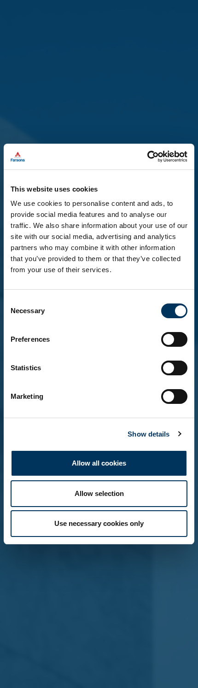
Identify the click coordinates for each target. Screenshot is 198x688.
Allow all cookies (99, 463)
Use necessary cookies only (99, 523)
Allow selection (99, 493)
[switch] (174, 339)
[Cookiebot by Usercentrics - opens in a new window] (147, 157)
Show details (148, 434)
